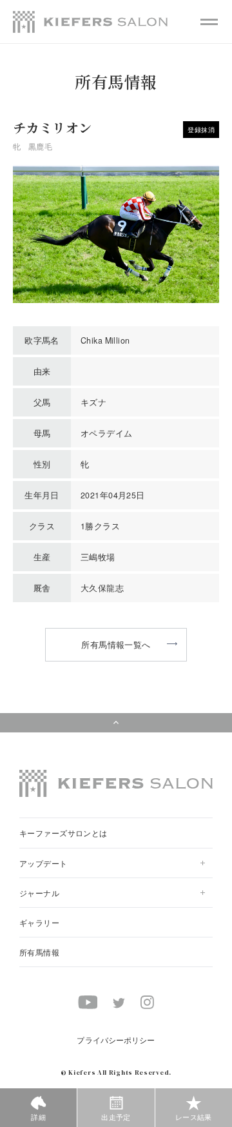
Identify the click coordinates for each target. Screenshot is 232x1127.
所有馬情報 (39, 951)
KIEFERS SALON (90, 22)
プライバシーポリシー (116, 1039)
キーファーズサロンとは (63, 832)
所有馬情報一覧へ (115, 644)
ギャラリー (39, 922)
